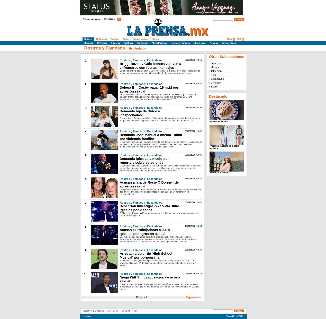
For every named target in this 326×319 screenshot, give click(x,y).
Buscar (156, 39)
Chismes (216, 82)
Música (215, 67)
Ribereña (115, 43)
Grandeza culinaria (219, 121)
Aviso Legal (112, 311)
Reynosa (88, 43)
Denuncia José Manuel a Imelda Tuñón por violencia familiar (151, 137)
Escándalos (137, 48)
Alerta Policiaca (159, 43)
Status (126, 39)
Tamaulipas (142, 43)
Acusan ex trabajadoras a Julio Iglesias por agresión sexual (145, 232)
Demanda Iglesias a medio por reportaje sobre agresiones (144, 160)
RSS (239, 39)
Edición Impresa (141, 39)
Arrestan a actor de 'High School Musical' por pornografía (146, 255)
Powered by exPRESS (234, 316)
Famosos (216, 63)
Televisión (216, 70)
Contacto (126, 311)
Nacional (214, 43)
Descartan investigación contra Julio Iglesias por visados (149, 208)
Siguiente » (193, 297)
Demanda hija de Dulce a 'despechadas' (140, 113)
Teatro (214, 86)
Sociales (115, 39)
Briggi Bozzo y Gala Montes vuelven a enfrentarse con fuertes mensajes (150, 65)
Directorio (99, 311)
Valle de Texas (229, 43)
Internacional (200, 43)
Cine (213, 74)
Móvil (229, 39)
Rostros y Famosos (180, 43)
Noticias (88, 39)
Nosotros (87, 311)
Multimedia (101, 39)
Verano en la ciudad (219, 173)
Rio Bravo (128, 43)
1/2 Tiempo (102, 43)
